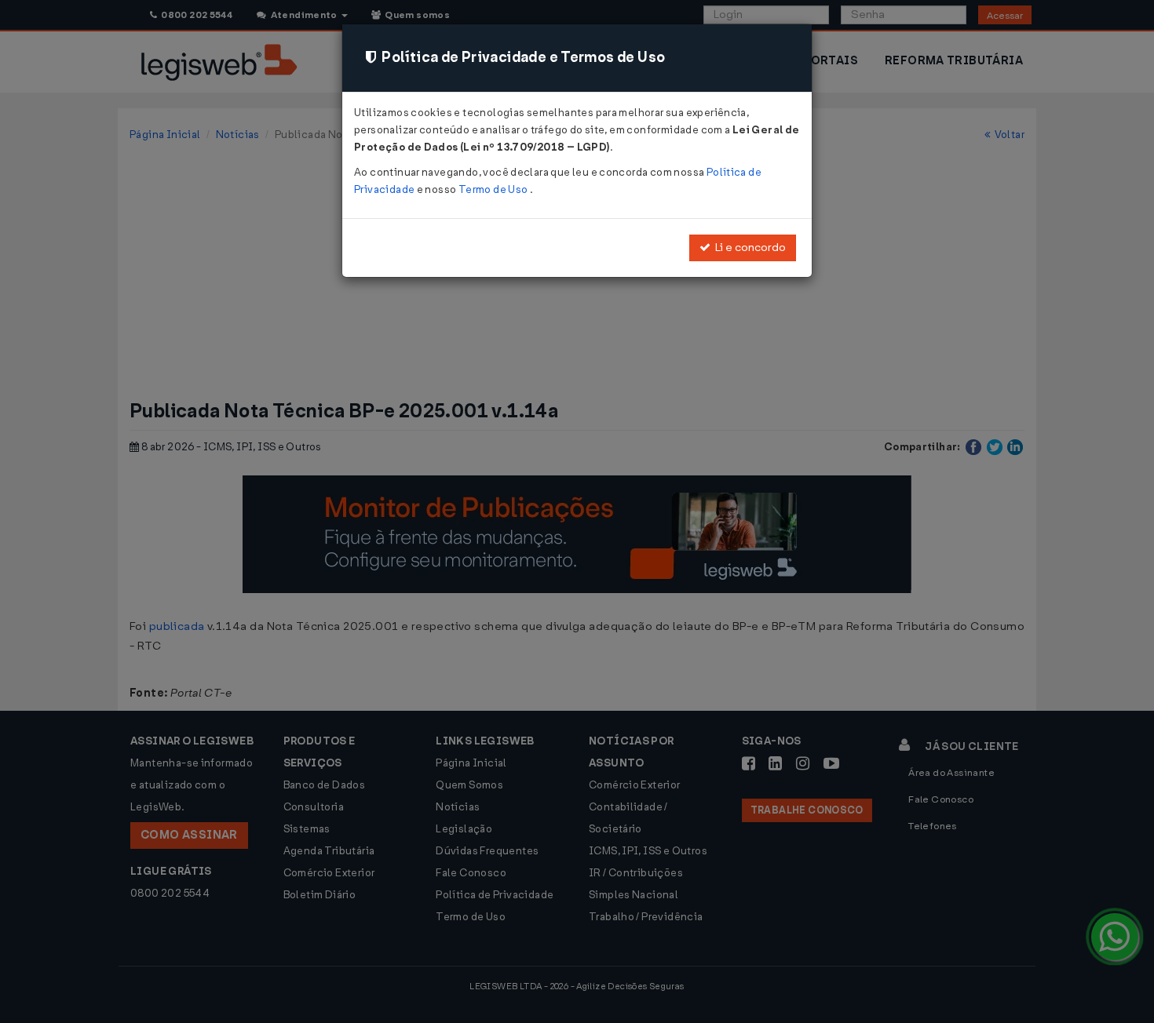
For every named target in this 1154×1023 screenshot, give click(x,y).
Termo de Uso (494, 189)
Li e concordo (748, 247)
